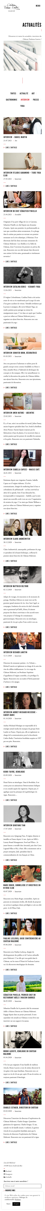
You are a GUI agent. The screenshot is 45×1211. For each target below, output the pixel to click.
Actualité (24, 93)
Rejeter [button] (8, 1204)
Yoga (22, 106)
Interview (25, 99)
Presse (36, 99)
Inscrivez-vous (10, 1190)
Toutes (13, 93)
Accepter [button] (16, 1204)
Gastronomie (11, 99)
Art (33, 93)
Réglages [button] (18, 1199)
